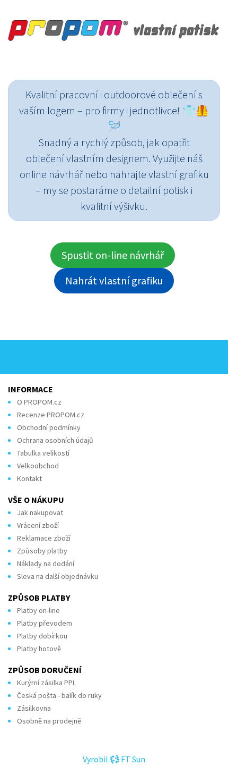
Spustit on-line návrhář (113, 255)
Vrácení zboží (38, 525)
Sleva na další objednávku (57, 576)
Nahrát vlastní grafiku (114, 280)
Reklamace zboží (44, 538)
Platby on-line (38, 610)
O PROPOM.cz (39, 402)
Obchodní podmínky (49, 427)
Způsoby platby (42, 551)
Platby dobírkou (42, 636)
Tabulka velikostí (43, 453)
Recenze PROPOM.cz (50, 414)
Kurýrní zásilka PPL (46, 682)
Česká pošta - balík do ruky (59, 695)
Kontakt (29, 478)
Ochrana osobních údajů (55, 440)
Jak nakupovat (40, 512)
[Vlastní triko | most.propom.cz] (114, 30)
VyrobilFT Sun (114, 759)
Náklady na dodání (45, 563)
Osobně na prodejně (49, 721)
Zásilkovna (34, 708)
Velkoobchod (38, 465)
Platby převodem (44, 623)
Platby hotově (39, 648)
